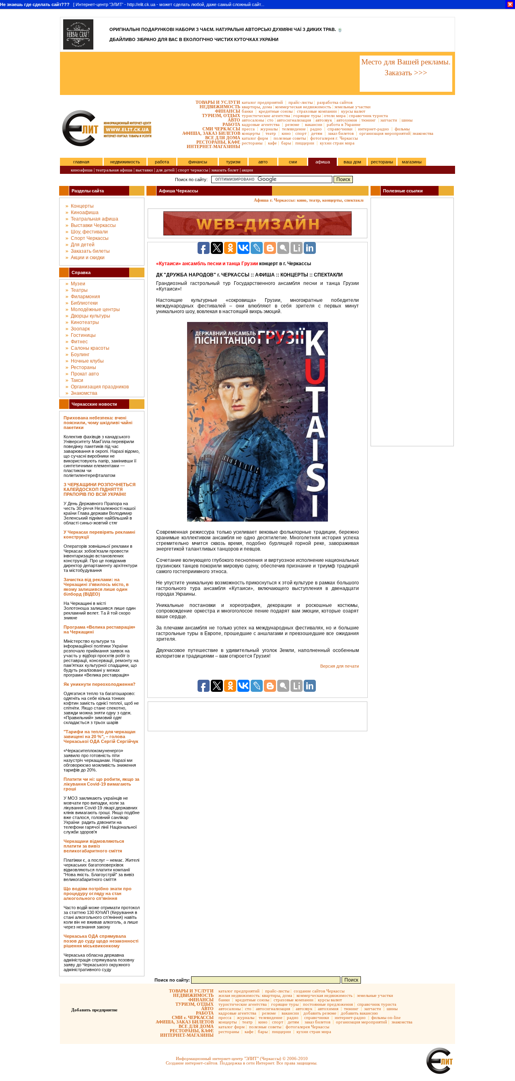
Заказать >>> (406, 72)
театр (271, 133)
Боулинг (80, 354)
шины (407, 120)
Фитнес (79, 342)
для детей (165, 169)
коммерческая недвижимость (303, 106)
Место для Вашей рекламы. (406, 62)
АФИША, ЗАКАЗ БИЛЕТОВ (211, 133)
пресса (248, 128)
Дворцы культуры (90, 316)
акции (247, 169)
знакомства (422, 133)
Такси (77, 380)
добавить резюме (319, 1013)
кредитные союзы (276, 111)
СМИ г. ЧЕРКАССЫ (193, 1017)
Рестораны (83, 367)
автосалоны (253, 120)
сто (270, 120)
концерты (251, 133)
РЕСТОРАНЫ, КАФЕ (218, 142)
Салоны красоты (90, 348)
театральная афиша (114, 169)
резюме (292, 124)
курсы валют (353, 111)
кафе (272, 142)
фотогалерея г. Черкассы (334, 138)
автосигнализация (294, 120)
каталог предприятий (262, 102)
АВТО (234, 120)
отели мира (335, 115)
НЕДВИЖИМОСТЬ (220, 106)
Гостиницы (83, 335)
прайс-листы (300, 102)
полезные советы (290, 138)
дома (267, 106)
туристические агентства (266, 115)
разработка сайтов (334, 102)
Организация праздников (100, 387)
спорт (301, 133)
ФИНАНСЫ (227, 111)
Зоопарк (80, 329)
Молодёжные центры (95, 309)
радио (316, 128)
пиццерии (304, 142)
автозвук (323, 120)
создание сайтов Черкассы (319, 990)
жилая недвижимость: (239, 995)
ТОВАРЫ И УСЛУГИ (218, 102)
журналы (269, 128)
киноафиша (82, 169)
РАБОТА (231, 124)
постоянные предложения (328, 1004)
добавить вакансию (359, 1013)
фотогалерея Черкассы (307, 1026)
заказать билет (225, 169)
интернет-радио (373, 128)
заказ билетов (341, 133)
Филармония (85, 296)
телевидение (294, 128)
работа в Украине (343, 124)
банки (247, 111)
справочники (340, 128)
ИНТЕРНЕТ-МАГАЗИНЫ (213, 146)
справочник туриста (368, 115)
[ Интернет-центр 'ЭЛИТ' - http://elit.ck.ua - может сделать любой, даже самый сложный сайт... (132, 4)
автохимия (346, 120)
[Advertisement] (209, 74)
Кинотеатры (85, 322)
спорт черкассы (193, 169)
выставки (144, 169)
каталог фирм (255, 138)
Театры (79, 290)
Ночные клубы (87, 361)
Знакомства (84, 393)
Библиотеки (84, 303)
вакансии (313, 124)
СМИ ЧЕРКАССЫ (221, 128)
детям (316, 133)
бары (286, 142)
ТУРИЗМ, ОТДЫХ (221, 115)
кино (286, 133)
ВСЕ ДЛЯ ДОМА (222, 137)
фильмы (402, 128)
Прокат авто (85, 374)
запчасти (388, 120)
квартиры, (251, 106)
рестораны (252, 142)
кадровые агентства (261, 124)
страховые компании (317, 111)
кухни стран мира (337, 142)
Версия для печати (339, 666)
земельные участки (352, 106)
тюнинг (368, 120)
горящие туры (307, 115)
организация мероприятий (384, 133)
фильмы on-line (386, 1017)
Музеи (78, 284)
